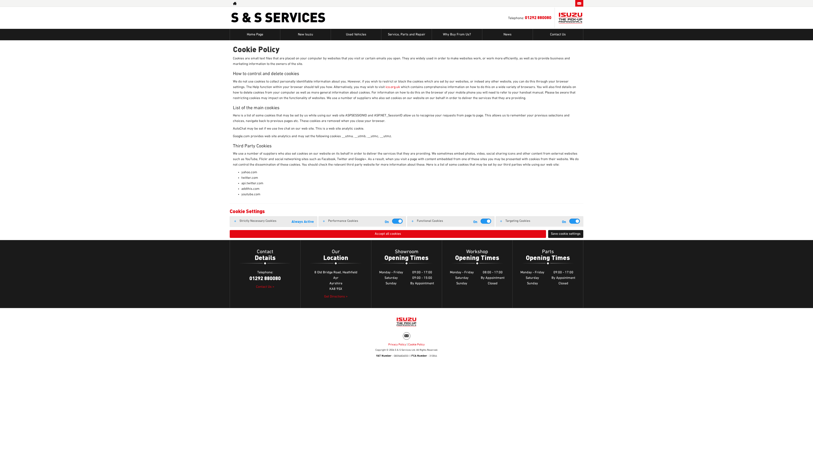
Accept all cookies (388, 234)
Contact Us (558, 34)
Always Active (303, 221)
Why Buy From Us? (457, 34)
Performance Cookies (343, 220)
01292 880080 (558, 3)
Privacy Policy (397, 344)
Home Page (255, 34)
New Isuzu (305, 34)
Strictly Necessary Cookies (257, 220)
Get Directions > (336, 296)
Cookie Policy (416, 344)
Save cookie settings (566, 234)
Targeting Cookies (517, 220)
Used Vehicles (356, 34)
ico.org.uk (393, 87)
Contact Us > (265, 287)
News (507, 34)
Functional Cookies (430, 220)
